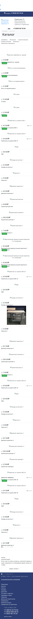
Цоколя (3, 586)
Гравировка (4, 601)
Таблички (4, 597)
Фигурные (13, 39)
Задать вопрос (14, 568)
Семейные (4, 39)
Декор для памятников (8, 599)
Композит (16, 41)
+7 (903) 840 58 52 (11, 612)
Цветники (4, 591)
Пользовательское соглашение (10, 579)
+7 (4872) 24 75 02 (11, 610)
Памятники (4, 584)
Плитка (3, 588)
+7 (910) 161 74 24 (17, 13)
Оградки (3, 590)
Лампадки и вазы (6, 595)
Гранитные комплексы (8, 43)
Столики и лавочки (7, 593)
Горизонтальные (23, 39)
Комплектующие (6, 602)
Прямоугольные (6, 41)
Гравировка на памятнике (9, 604)
